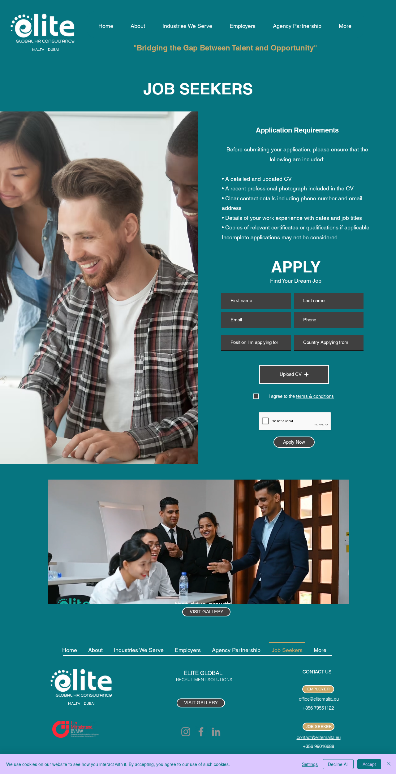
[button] (294, 374)
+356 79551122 (318, 708)
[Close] (388, 764)
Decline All (338, 764)
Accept (369, 764)
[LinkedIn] (216, 732)
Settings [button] (310, 764)
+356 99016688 (318, 746)
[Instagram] (186, 732)
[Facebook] (201, 732)
